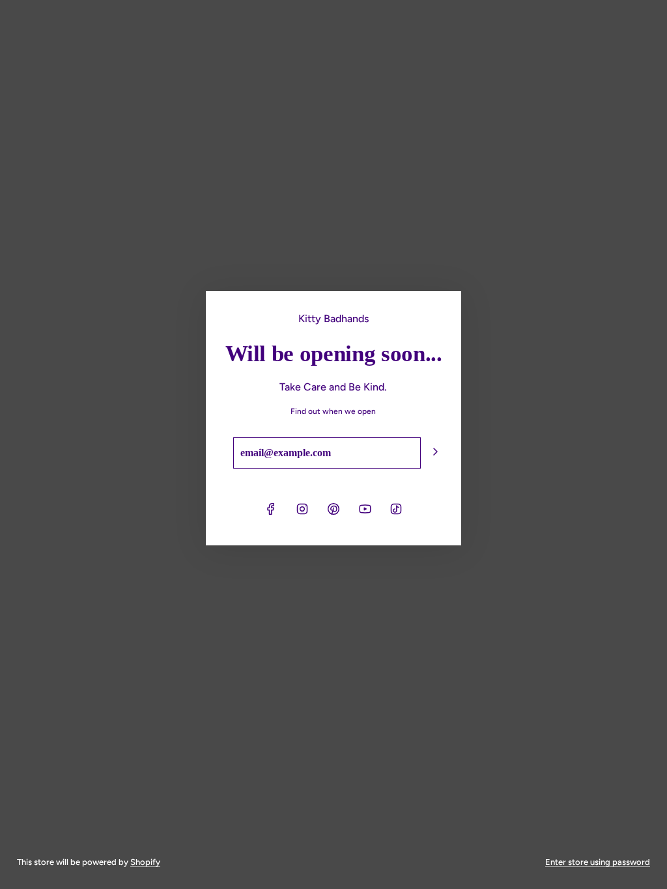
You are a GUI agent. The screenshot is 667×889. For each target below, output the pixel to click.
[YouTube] (364, 509)
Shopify (145, 862)
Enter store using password (597, 862)
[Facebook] (271, 509)
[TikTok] (396, 509)
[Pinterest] (333, 509)
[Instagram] (302, 509)
